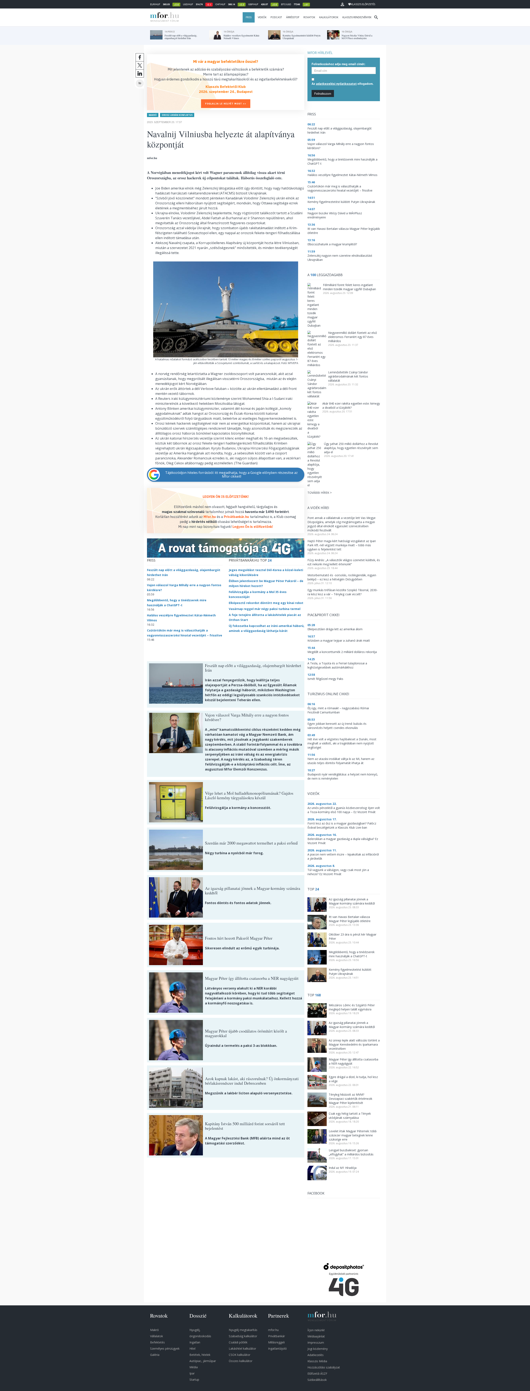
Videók (262, 17)
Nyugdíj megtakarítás (243, 1330)
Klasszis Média (317, 1361)
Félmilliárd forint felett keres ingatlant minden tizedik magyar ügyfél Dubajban (349, 287)
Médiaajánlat (316, 1336)
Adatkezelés (315, 1355)
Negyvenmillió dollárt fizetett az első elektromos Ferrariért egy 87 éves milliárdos (352, 337)
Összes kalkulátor (240, 1361)
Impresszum (315, 1342)
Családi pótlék (238, 1342)
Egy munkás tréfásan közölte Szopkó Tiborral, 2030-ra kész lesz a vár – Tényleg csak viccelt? (342, 592)
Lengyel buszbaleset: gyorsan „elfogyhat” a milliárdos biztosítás (351, 1152)
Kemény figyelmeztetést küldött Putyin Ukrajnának (350, 972)
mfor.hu (273, 1330)
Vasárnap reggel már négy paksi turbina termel (264, 609)
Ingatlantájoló (277, 1348)
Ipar (192, 1373)
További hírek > (319, 493)
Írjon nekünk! (316, 1330)
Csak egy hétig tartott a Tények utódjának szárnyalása (350, 1116)
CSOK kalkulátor (239, 1355)
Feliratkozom (322, 93)
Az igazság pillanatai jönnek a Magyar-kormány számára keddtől (352, 901)
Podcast (276, 17)
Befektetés (157, 1342)
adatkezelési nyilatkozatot (336, 84)
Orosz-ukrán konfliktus (177, 115)
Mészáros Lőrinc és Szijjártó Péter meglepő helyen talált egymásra (352, 1007)
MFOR (163, 17)
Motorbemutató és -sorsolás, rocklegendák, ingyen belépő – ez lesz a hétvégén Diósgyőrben (341, 577)
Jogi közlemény (317, 1349)
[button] (342, 4)
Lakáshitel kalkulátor (242, 1348)
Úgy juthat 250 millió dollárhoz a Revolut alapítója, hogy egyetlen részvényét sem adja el (351, 448)
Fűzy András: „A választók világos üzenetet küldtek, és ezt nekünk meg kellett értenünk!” (343, 562)
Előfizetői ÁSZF (317, 1373)
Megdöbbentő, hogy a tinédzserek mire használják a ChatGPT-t (352, 954)
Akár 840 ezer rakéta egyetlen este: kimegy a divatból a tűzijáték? (351, 405)
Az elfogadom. (342, 83)
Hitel (192, 1348)
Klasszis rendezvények (356, 17)
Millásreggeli (276, 1342)
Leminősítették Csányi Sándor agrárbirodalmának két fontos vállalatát (348, 376)
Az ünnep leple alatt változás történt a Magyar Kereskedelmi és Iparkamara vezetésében (354, 1044)
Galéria (154, 1355)
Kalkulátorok (328, 17)
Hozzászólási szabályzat (323, 1367)
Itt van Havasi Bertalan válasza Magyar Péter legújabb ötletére (350, 919)
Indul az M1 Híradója (343, 1168)
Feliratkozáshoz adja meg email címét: (338, 64)
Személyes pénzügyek (164, 1348)
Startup (194, 1379)
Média (193, 1367)
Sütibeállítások (317, 1380)
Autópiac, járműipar (202, 1361)
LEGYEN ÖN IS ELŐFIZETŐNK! (226, 497)
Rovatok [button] (309, 17)
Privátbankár (276, 1336)
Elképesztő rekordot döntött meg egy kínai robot (266, 603)
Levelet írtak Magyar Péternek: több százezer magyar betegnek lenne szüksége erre (353, 1135)
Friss (249, 17)
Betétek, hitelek (199, 1355)
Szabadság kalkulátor (243, 1336)
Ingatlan (194, 1342)
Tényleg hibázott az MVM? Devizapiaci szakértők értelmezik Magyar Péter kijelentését (350, 1099)
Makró (153, 115)
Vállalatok (156, 1336)
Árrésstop (292, 17)
